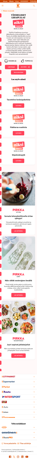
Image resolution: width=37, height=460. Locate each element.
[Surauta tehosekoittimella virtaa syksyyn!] (18, 189)
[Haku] (34, 6)
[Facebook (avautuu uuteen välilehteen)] (10, 457)
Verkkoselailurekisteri (18, 449)
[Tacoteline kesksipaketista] (18, 83)
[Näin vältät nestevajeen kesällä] (18, 253)
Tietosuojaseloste (6, 449)
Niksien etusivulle (8, 11)
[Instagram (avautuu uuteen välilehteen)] (18, 457)
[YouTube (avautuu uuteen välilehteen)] (26, 457)
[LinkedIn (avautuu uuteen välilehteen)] (22, 457)
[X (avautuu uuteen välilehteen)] (14, 457)
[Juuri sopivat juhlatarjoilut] (18, 318)
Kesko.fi (30, 451)
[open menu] (2, 5)
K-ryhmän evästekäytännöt (8, 451)
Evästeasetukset (22, 451)
